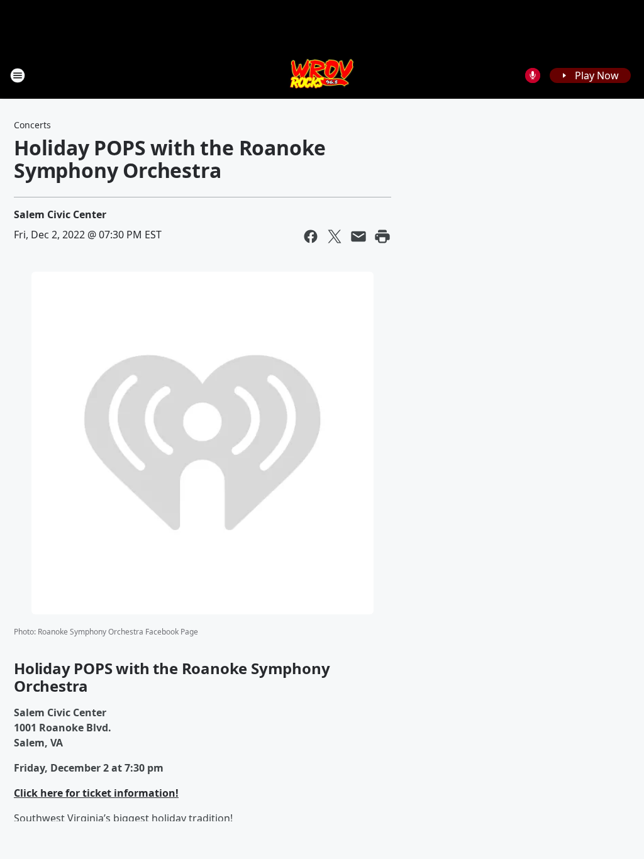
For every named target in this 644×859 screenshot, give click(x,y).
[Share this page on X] (334, 236)
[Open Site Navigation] (17, 75)
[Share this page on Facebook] (310, 236)
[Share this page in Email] (358, 236)
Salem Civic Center (60, 214)
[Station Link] (322, 75)
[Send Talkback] (532, 75)
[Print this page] (382, 236)
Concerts (32, 125)
